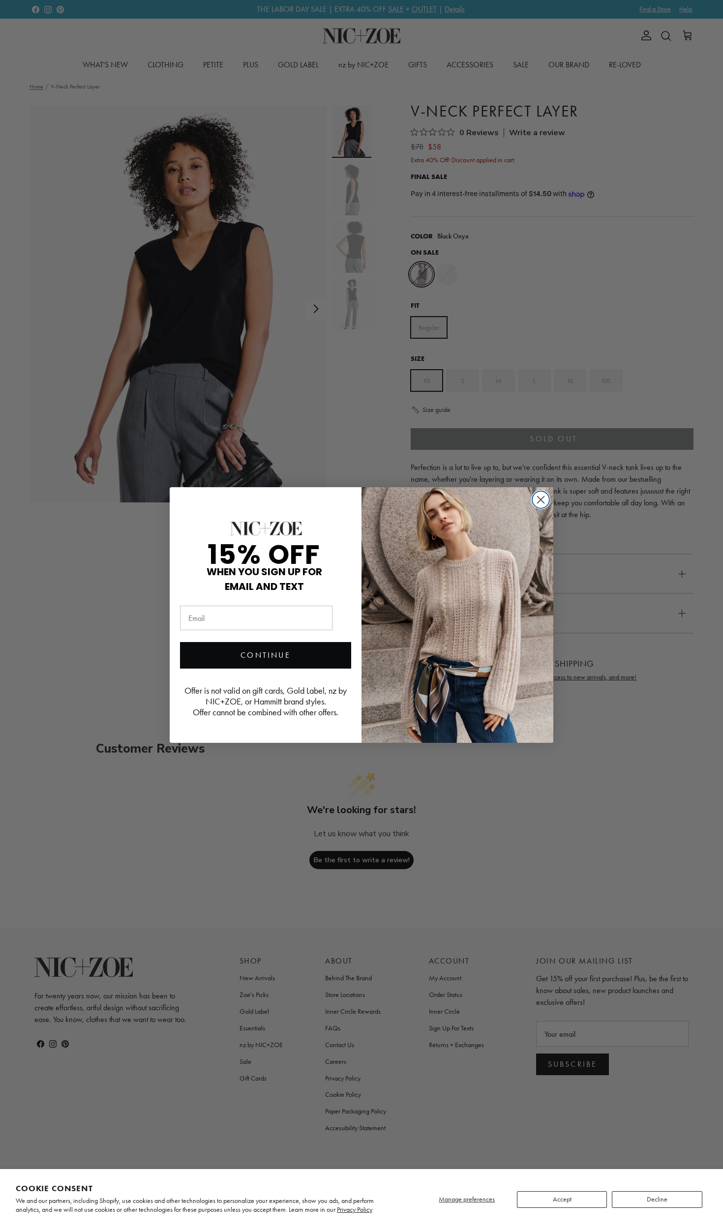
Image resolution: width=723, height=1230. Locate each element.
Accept (562, 1199)
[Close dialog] (540, 499)
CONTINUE (266, 655)
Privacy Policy (354, 1209)
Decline (657, 1199)
